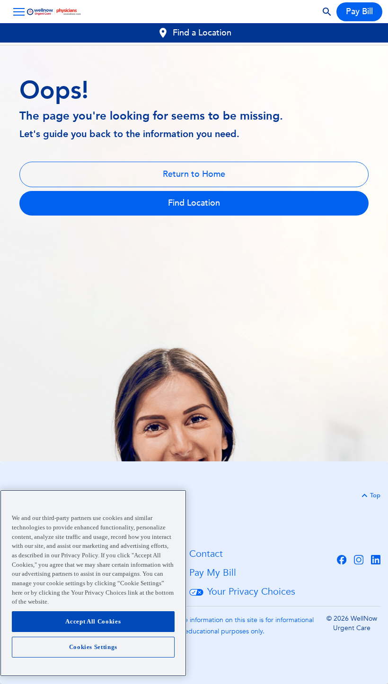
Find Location (194, 203)
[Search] (326, 11)
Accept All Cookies (93, 621)
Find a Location (202, 33)
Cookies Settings (93, 646)
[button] (17, 11)
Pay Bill (359, 11)
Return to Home (194, 174)
